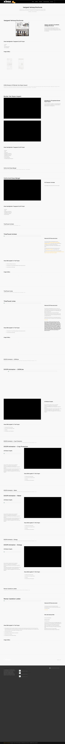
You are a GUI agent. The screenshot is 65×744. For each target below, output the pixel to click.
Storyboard (18, 87)
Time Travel (46, 319)
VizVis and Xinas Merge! (10, 168)
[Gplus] (59, 1)
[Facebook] (57, 1)
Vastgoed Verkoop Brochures (32, 7)
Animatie (32, 86)
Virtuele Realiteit (29, 87)
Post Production (11, 87)
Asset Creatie (37, 9)
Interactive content (6, 87)
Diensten (24, 10)
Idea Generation (27, 10)
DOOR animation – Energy (11, 539)
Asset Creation (41, 9)
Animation (34, 86)
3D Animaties (10, 86)
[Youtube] (56, 1)
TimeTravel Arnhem (9, 224)
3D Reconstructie (27, 9)
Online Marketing (36, 10)
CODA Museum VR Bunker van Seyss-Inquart (15, 85)
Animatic (27, 86)
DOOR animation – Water (10, 490)
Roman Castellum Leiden (10, 588)
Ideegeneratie (32, 10)
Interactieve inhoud (56, 86)
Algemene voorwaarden (7, 742)
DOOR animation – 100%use (11, 359)
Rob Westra (35, 11)
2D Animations (11, 360)
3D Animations (14, 86)
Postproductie (15, 87)
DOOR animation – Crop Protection (13, 441)
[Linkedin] (60, 1)
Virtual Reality (25, 87)
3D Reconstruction (32, 9)
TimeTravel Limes (8, 291)
